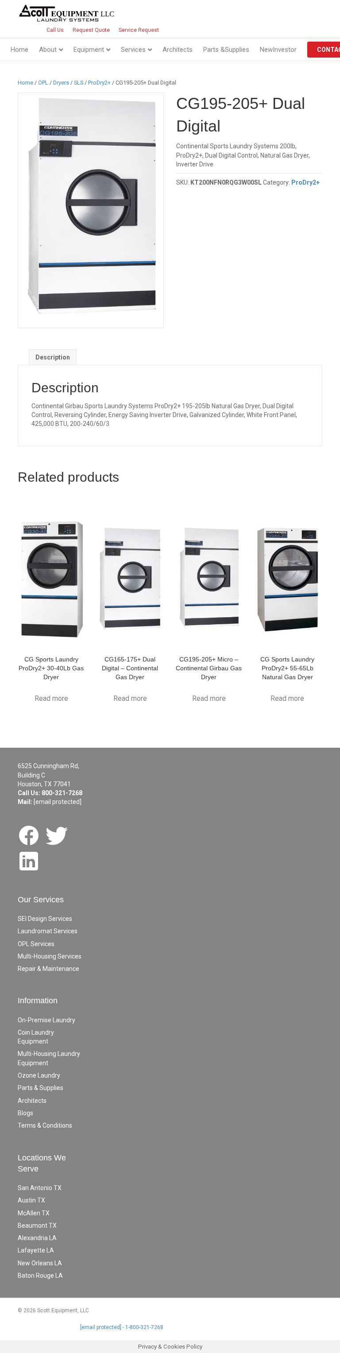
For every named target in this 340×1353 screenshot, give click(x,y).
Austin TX (31, 1200)
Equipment (88, 50)
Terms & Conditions (45, 1125)
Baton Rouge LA (40, 1275)
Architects (177, 50)
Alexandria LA (37, 1237)
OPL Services (36, 943)
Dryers (61, 82)
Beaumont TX (37, 1225)
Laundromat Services (47, 931)
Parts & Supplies (40, 1087)
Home (19, 50)
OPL (43, 82)
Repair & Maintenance (48, 968)
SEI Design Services (45, 918)
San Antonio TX (40, 1187)
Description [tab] (52, 357)
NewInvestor (278, 50)
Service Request (139, 30)
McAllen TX (34, 1213)
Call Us (55, 30)
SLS (78, 82)
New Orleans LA (40, 1263)
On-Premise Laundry (46, 1020)
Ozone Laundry (39, 1075)
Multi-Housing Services (49, 956)
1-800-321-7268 (144, 1327)
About (48, 50)
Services (133, 50)
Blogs (25, 1113)
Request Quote (91, 30)
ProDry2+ (99, 82)
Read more (51, 698)
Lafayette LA (36, 1250)
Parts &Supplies (226, 50)
